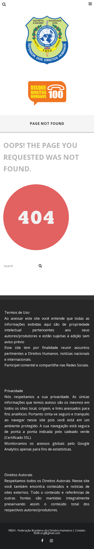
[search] (40, 266)
